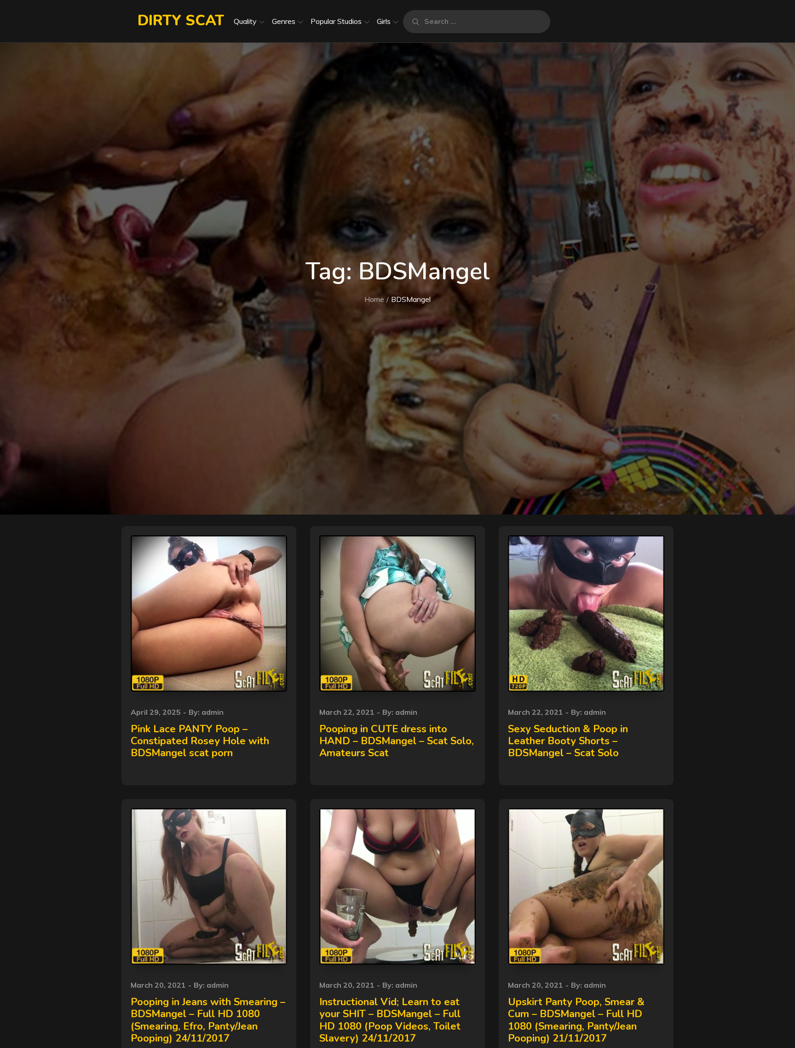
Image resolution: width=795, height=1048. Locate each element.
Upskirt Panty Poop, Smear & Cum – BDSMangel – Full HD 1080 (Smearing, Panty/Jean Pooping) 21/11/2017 (576, 1020)
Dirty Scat (181, 20)
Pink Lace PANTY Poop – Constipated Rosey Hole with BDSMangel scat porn (200, 741)
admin (213, 712)
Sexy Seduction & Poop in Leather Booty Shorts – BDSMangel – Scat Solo (568, 741)
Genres (283, 21)
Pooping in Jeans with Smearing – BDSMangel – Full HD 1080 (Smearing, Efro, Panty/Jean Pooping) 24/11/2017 (208, 1020)
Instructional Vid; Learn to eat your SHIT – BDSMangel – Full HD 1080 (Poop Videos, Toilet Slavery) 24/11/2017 (390, 1020)
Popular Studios (336, 21)
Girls (384, 21)
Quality (245, 21)
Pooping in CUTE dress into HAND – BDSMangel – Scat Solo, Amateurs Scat (396, 741)
